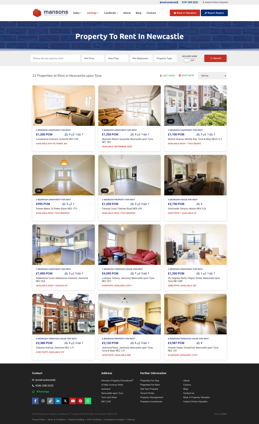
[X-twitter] (65, 401)
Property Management (151, 397)
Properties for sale (149, 380)
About (127, 12)
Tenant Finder (147, 393)
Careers (187, 384)
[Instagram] (43, 401)
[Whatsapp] (88, 401)
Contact (151, 12)
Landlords (110, 12)
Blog (138, 12)
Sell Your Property (149, 388)
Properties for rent (150, 384)
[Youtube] (73, 401)
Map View (187, 75)
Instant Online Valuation (195, 401)
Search (217, 58)
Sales (76, 12)
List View (168, 75)
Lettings (92, 12)
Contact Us (188, 393)
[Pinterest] (80, 401)
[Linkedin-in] (58, 401)
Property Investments (151, 401)
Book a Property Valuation (196, 397)
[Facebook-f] (35, 401)
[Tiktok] (50, 401)
